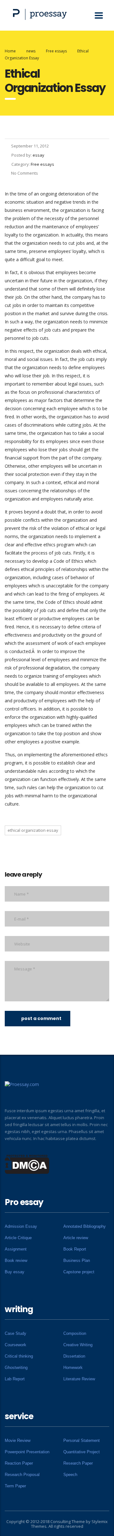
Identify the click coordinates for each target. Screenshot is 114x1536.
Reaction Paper (19, 1463)
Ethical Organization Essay (33, 830)
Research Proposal (22, 1474)
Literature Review (79, 1379)
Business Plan (76, 1260)
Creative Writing (77, 1344)
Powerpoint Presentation (27, 1451)
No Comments (24, 173)
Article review (75, 1237)
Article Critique (18, 1237)
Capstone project (78, 1271)
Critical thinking (19, 1356)
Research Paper (78, 1463)
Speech (70, 1474)
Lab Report (15, 1379)
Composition (74, 1333)
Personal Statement (81, 1440)
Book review (16, 1260)
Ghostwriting (16, 1367)
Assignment (16, 1249)
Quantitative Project (81, 1451)
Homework (73, 1367)
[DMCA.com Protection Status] (27, 1164)
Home (10, 51)
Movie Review (17, 1440)
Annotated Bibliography (84, 1226)
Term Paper (15, 1486)
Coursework (15, 1344)
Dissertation (74, 1356)
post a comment (41, 1018)
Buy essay (14, 1271)
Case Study (15, 1333)
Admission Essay (21, 1226)
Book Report (74, 1249)
